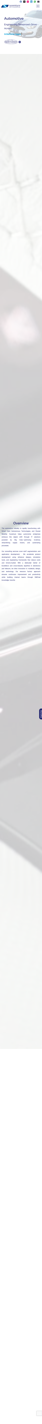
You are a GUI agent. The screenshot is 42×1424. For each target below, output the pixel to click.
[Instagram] (28, 2)
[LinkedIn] (31, 2)
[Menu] (37, 6)
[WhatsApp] (35, 2)
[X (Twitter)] (24, 2)
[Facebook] (21, 2)
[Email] (38, 2)
